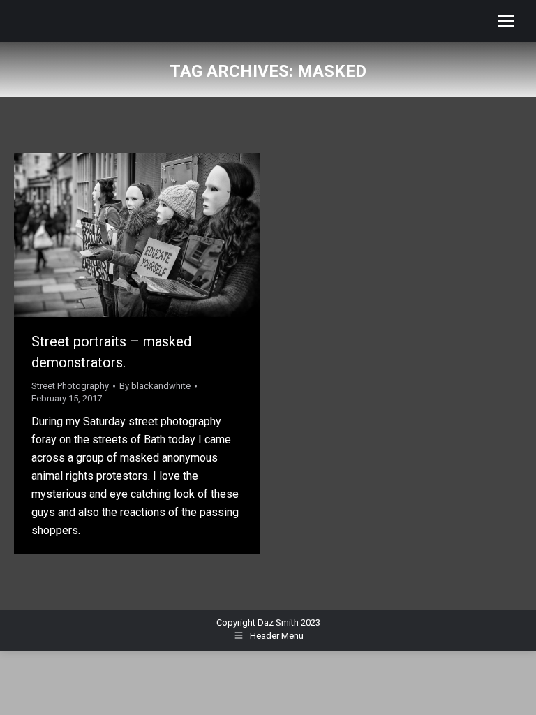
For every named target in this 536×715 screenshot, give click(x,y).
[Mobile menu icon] (506, 21)
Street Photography (70, 386)
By (155, 386)
